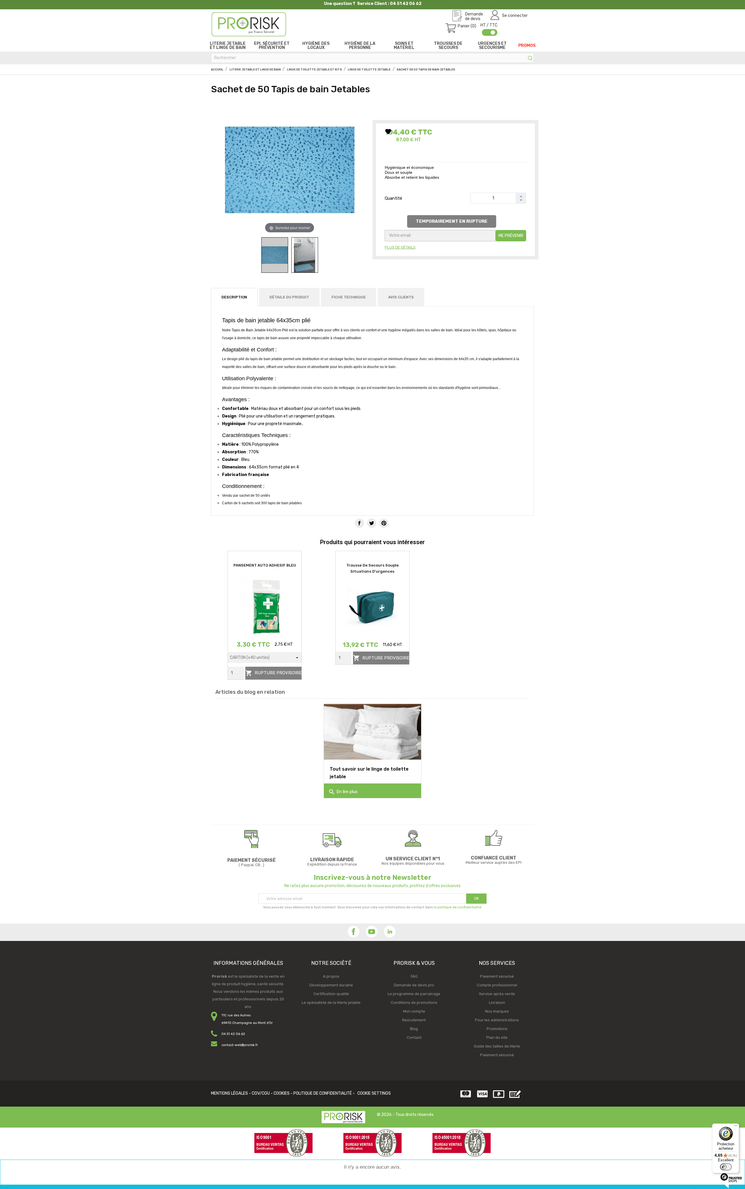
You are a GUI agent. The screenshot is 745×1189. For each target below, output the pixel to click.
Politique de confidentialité (322, 1093)
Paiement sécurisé (497, 976)
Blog (414, 1029)
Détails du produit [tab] (289, 297)
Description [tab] (234, 297)
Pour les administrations (497, 1020)
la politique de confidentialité (457, 907)
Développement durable (331, 985)
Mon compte (414, 1011)
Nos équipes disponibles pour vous (413, 863)
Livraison (497, 1002)
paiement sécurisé (251, 860)
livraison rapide (332, 859)
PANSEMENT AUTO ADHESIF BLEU (264, 565)
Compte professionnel (497, 985)
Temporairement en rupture (451, 221)
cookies (282, 1093)
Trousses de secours (448, 45)
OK (476, 898)
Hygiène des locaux (315, 45)
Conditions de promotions (414, 1002)
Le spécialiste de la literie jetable (331, 1002)
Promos (526, 45)
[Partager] (359, 523)
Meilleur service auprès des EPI (494, 862)
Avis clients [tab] (401, 297)
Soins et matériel (404, 45)
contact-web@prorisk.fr (239, 1045)
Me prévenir (511, 235)
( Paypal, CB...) (251, 865)
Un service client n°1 (413, 858)
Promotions (497, 1029)
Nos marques (497, 1011)
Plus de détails (400, 247)
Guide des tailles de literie (497, 1046)
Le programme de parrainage (414, 994)
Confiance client (493, 858)
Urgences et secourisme (492, 45)
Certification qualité (331, 994)
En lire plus (343, 791)
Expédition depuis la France (332, 864)
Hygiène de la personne (360, 45)
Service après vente (497, 994)
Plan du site (497, 1037)
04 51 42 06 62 (233, 1034)
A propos (331, 976)
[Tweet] (371, 523)
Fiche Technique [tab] (348, 297)
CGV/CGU (261, 1093)
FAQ (414, 976)
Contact (414, 1037)
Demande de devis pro (414, 985)
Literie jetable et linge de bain (228, 45)
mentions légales (229, 1093)
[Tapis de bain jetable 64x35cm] (274, 255)
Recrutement (414, 1020)
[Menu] (735, 1126)
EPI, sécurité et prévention (272, 45)
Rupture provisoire (273, 673)
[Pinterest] (384, 523)
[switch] (726, 1166)
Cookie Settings (374, 1093)
